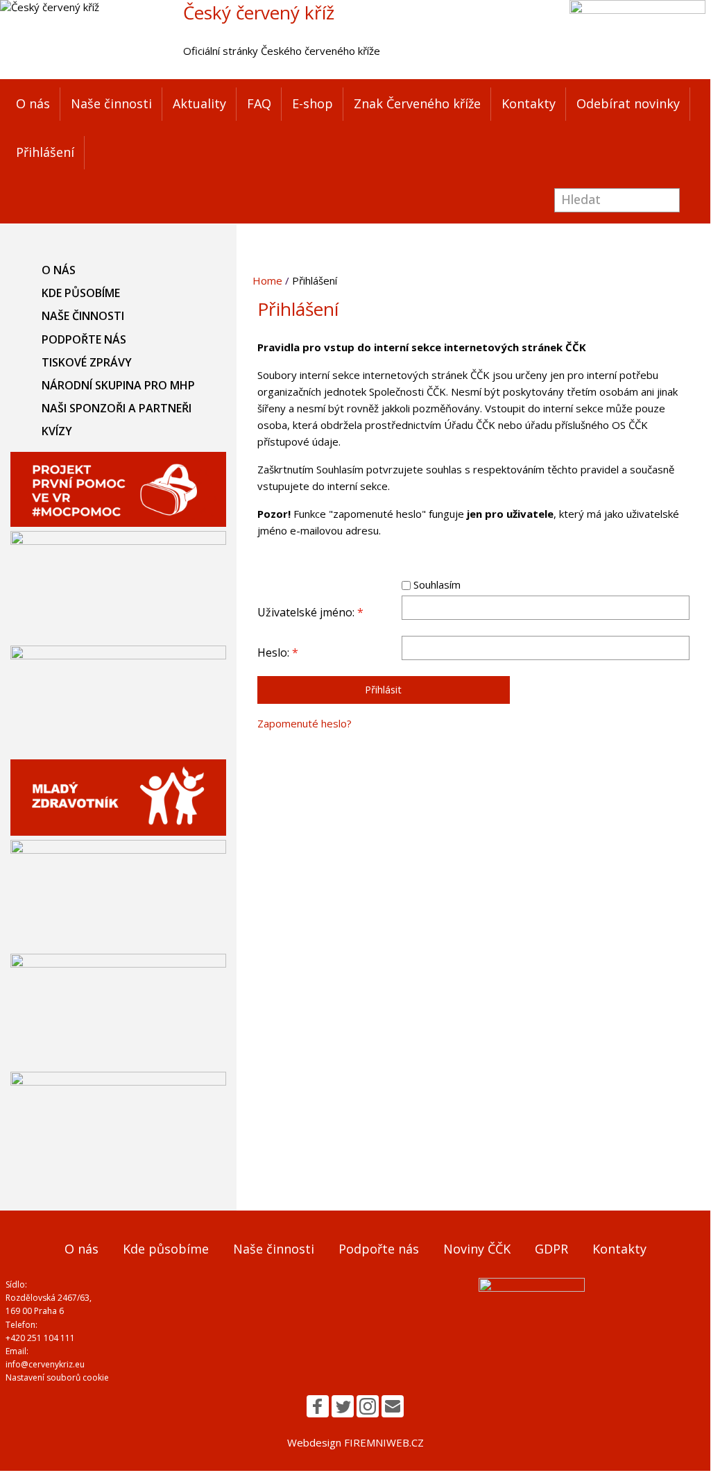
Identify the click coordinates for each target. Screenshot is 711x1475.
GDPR (551, 1248)
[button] (318, 1406)
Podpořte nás (84, 339)
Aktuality (199, 103)
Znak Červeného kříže (417, 103)
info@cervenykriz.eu (45, 1364)
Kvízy (57, 431)
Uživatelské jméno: (310, 612)
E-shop (312, 103)
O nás (33, 103)
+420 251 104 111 (40, 1338)
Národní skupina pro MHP (118, 385)
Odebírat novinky (628, 103)
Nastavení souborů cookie (57, 1377)
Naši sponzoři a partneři (116, 408)
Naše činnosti (111, 103)
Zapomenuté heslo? (304, 723)
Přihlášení (45, 152)
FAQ (259, 103)
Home (267, 280)
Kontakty (529, 103)
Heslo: (277, 652)
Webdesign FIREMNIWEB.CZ (355, 1442)
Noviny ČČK (477, 1248)
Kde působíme (81, 293)
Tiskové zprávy (87, 362)
